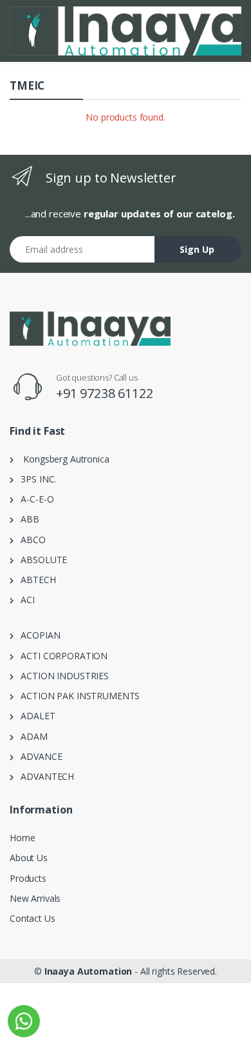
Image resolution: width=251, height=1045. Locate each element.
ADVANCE (38, 756)
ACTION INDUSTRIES (61, 676)
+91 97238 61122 (104, 393)
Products (28, 878)
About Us (29, 857)
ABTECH (35, 579)
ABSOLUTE (40, 559)
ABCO (30, 539)
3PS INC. (35, 479)
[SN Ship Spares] (125, 30)
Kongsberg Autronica (61, 459)
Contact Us (32, 918)
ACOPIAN (37, 635)
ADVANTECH (44, 776)
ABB (26, 519)
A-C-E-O (34, 499)
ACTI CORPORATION (60, 656)
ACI (24, 599)
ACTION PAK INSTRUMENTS (77, 696)
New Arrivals (35, 898)
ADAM (31, 736)
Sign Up (197, 249)
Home (22, 837)
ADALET (34, 716)
